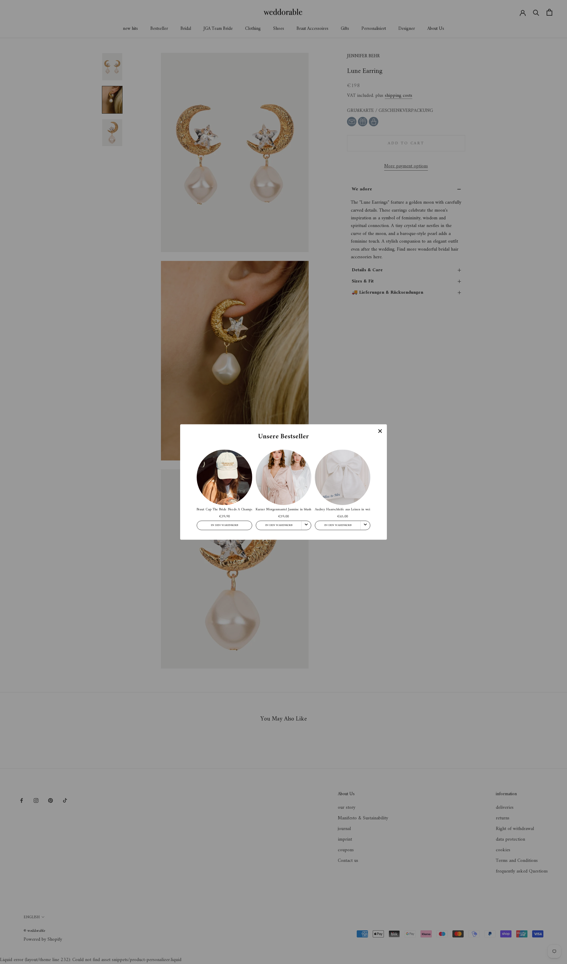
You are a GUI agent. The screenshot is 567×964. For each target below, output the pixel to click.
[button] (380, 431)
